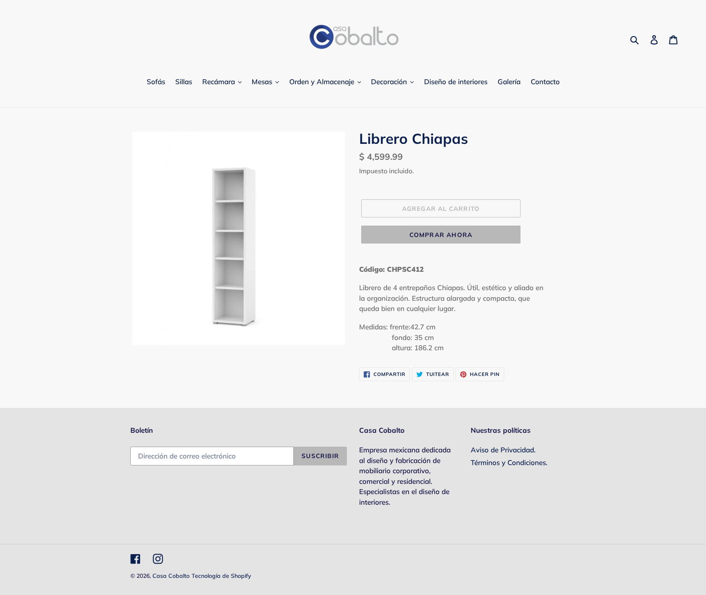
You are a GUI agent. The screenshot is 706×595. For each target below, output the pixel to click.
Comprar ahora (441, 235)
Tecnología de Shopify (221, 575)
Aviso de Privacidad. (503, 449)
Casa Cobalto (171, 575)
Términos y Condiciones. (509, 462)
